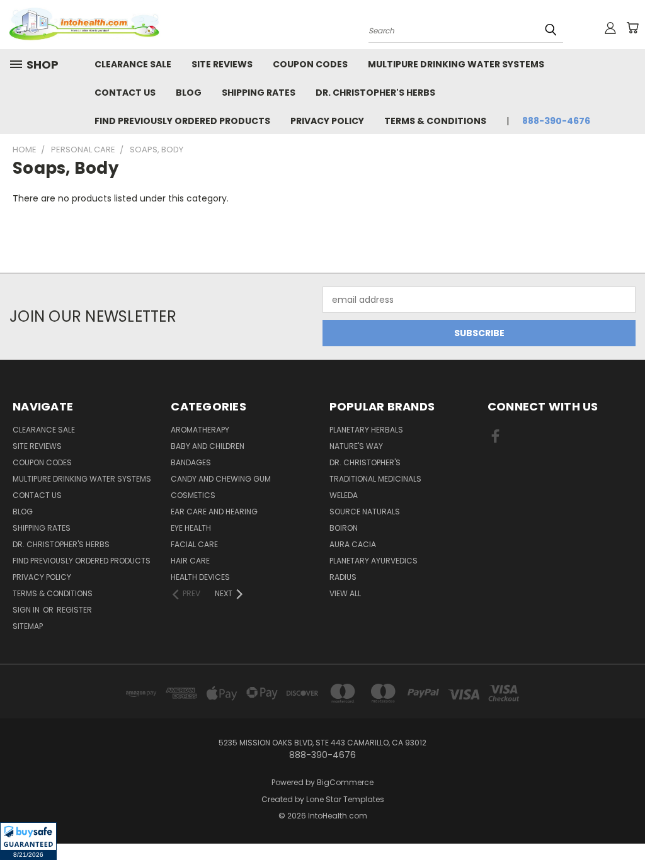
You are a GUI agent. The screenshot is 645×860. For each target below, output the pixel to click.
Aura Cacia (352, 544)
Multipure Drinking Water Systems (456, 64)
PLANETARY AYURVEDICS (373, 560)
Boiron (343, 528)
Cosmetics (193, 495)
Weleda (343, 495)
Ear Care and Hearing (214, 511)
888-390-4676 (556, 121)
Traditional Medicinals (375, 478)
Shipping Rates (258, 92)
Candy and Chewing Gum (221, 478)
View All (345, 593)
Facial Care (194, 544)
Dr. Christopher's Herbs (375, 92)
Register (74, 609)
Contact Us (125, 92)
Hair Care (190, 560)
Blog (189, 92)
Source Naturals (364, 511)
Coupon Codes (310, 64)
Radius (343, 577)
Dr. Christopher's (365, 462)
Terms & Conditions (435, 121)
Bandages (191, 462)
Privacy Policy (327, 121)
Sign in (27, 609)
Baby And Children (207, 446)
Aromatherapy (200, 429)
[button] (28, 841)
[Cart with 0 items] (632, 27)
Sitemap (28, 626)
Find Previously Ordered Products (182, 121)
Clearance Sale (132, 64)
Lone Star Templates (345, 799)
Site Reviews (222, 64)
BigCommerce (345, 782)
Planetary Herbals (366, 429)
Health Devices (200, 577)
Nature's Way (356, 446)
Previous (625, 820)
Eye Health (191, 528)
